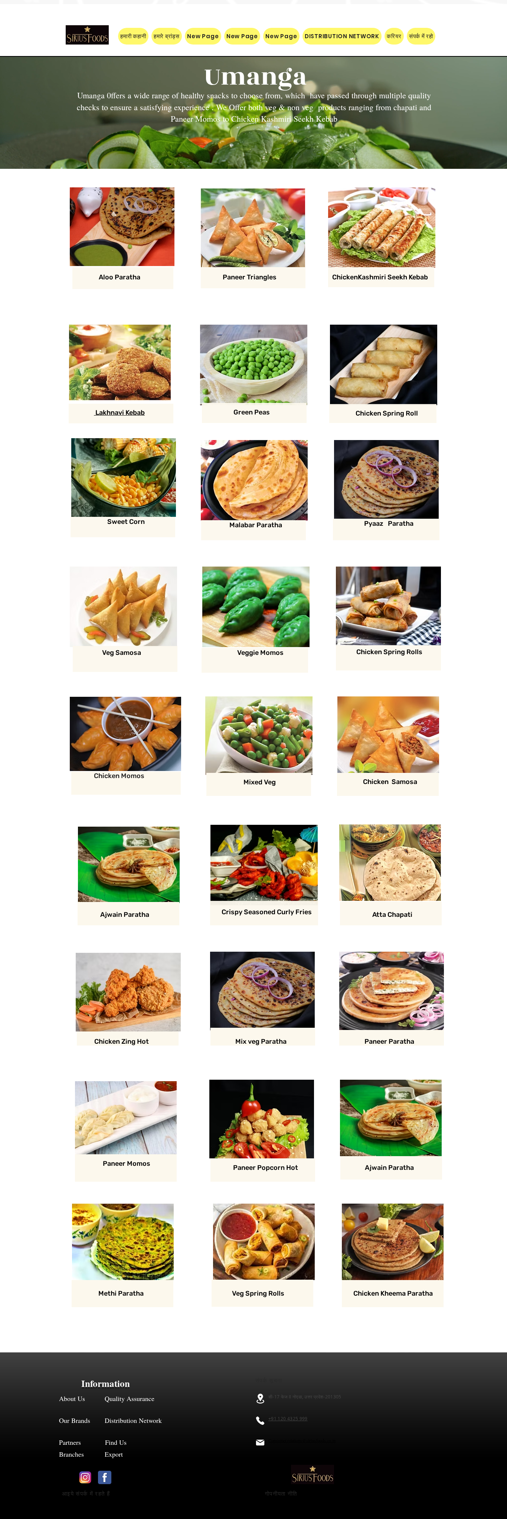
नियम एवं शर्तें (335, 1493)
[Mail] (260, 1442)
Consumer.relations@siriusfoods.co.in (302, 1440)
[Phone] (260, 1421)
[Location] (260, 1398)
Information (107, 1383)
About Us (72, 1398)
